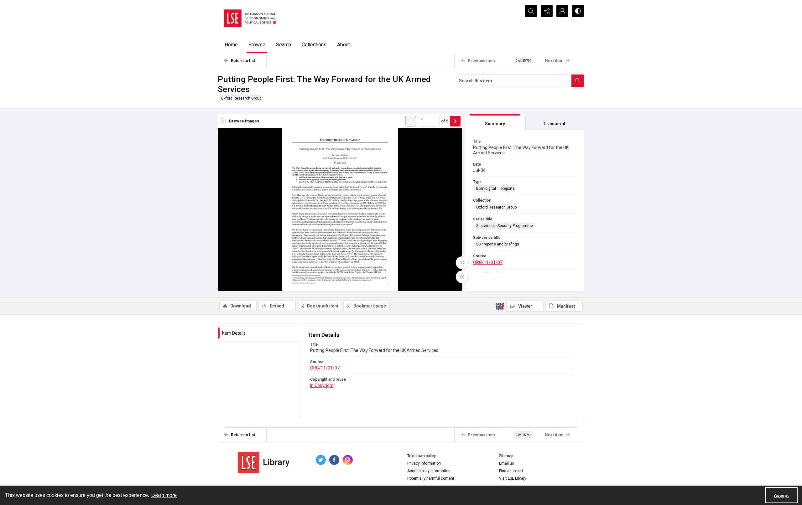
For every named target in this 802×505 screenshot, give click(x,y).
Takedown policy (421, 456)
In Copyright (322, 385)
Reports (508, 188)
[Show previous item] (410, 121)
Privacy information (424, 463)
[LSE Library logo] (263, 462)
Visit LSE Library (512, 478)
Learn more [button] (164, 495)
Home (231, 45)
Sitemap (506, 456)
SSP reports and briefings (497, 244)
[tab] (495, 122)
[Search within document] (577, 81)
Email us (506, 463)
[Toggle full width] (462, 262)
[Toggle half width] (462, 277)
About (343, 45)
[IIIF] (500, 306)
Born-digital (486, 188)
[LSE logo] (250, 18)
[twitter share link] (321, 460)
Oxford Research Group (241, 98)
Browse (256, 45)
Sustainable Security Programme (504, 226)
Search (283, 45)
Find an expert (511, 471)
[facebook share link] (334, 460)
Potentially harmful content (430, 478)
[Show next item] (455, 121)
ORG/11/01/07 (488, 262)
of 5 (444, 121)
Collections (314, 45)
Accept (781, 495)
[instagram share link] (348, 460)
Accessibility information (428, 471)
